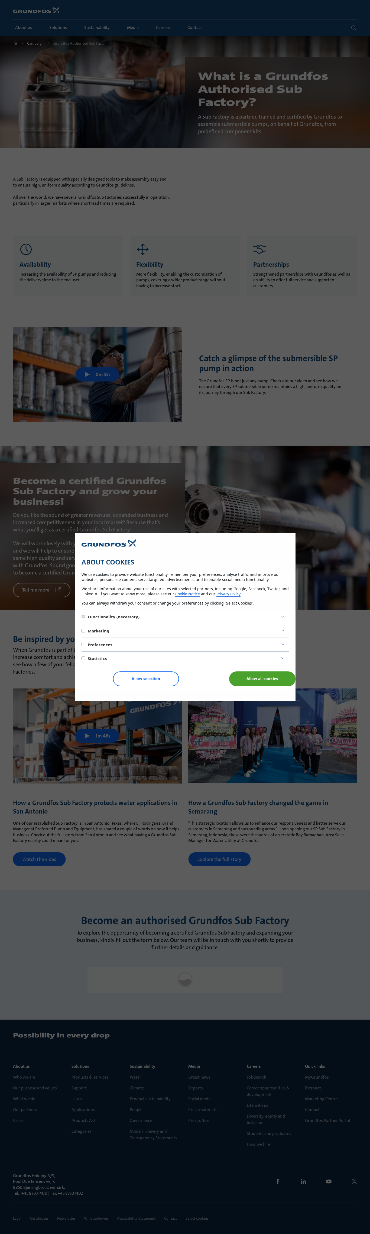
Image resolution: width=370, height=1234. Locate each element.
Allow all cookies (262, 678)
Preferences (100, 644)
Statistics (97, 658)
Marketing (98, 631)
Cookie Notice (187, 593)
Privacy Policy (228, 593)
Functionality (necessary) (113, 616)
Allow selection (146, 678)
